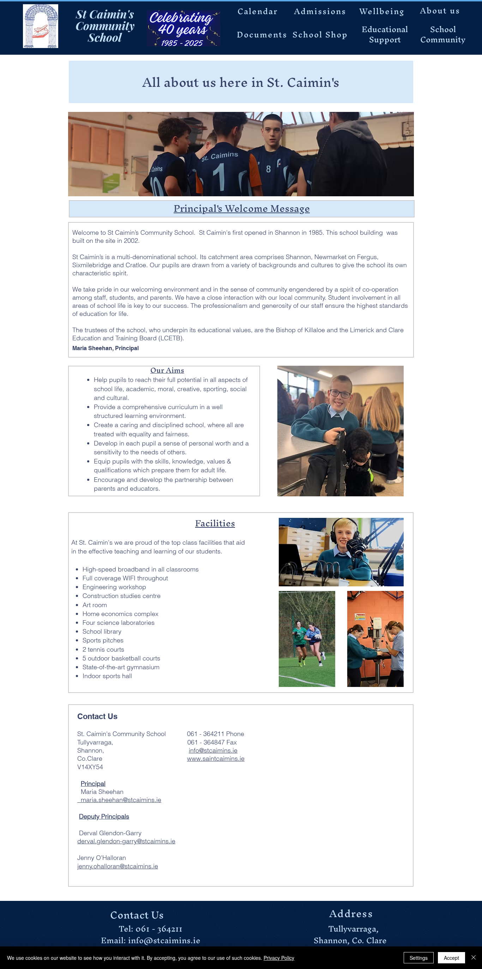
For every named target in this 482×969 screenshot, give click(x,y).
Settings (419, 957)
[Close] (473, 957)
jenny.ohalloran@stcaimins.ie (117, 866)
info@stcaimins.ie (213, 750)
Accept (451, 957)
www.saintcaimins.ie (216, 758)
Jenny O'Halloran (111, 858)
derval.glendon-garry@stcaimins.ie (126, 841)
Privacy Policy (279, 957)
